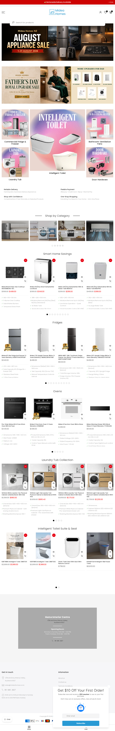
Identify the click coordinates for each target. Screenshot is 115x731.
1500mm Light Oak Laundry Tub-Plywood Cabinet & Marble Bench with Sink (100, 495)
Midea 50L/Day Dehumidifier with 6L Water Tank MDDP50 (99, 288)
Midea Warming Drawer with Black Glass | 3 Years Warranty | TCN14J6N (99, 425)
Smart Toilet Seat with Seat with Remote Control (69, 562)
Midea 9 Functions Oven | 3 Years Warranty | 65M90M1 (41, 425)
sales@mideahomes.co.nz (14, 685)
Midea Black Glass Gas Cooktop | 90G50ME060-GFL (13, 288)
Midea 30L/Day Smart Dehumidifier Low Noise (42, 288)
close (111, 2)
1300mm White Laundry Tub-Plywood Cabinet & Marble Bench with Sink (71, 494)
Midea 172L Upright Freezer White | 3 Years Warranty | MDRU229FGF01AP (42, 356)
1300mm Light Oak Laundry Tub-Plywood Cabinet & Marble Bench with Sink (43, 495)
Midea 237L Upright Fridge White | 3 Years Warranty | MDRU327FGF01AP (99, 356)
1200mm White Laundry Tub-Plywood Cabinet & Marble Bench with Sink (14, 494)
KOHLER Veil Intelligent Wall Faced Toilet (98, 562)
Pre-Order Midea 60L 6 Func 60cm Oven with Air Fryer (13, 425)
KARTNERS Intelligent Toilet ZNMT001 (14, 562)
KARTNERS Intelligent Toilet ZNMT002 (43, 562)
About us (61, 678)
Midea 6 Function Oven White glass (70, 424)
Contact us (62, 682)
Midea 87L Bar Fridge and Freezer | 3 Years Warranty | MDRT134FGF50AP (14, 356)
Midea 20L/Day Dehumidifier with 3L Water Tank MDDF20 (70, 288)
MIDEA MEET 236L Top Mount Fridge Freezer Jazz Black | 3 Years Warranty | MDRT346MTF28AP (71, 357)
